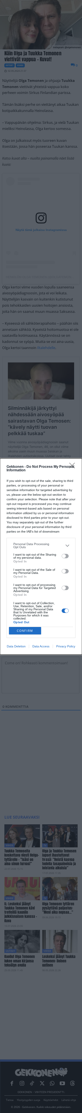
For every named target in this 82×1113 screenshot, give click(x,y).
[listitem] (41, 545)
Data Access (40, 646)
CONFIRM (25, 630)
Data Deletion (16, 646)
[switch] (65, 556)
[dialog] (41, 556)
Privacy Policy (65, 646)
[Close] (73, 467)
